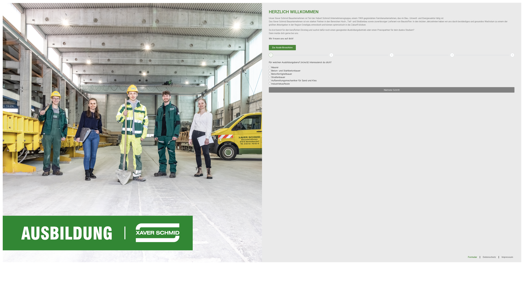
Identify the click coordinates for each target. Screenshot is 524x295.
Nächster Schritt (392, 90)
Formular (472, 257)
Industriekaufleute (280, 83)
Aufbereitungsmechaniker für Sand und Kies (294, 80)
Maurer (275, 67)
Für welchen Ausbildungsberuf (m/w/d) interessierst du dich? (300, 62)
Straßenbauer (278, 77)
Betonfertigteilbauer (281, 74)
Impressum (507, 257)
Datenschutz (489, 257)
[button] (282, 47)
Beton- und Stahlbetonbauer (285, 70)
